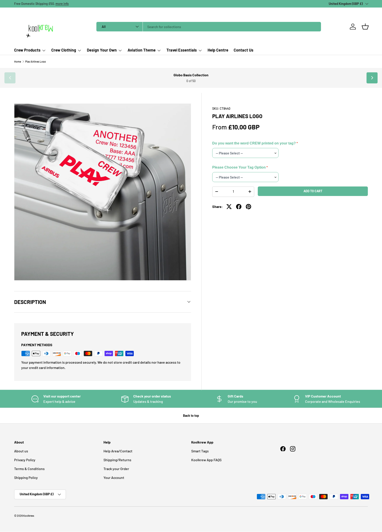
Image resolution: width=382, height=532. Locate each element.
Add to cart (313, 191)
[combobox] (208, 26)
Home (17, 61)
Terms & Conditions (29, 469)
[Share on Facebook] (239, 206)
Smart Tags (200, 451)
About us (21, 451)
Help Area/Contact (117, 451)
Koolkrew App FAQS (206, 460)
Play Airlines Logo (35, 61)
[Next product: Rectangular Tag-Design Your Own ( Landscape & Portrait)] (372, 77)
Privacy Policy (24, 460)
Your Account (113, 477)
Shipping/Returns (117, 460)
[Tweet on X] (229, 206)
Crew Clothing (63, 50)
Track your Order (116, 469)
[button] (365, 26)
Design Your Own (102, 50)
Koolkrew (28, 515)
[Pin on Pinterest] (248, 206)
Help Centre (218, 50)
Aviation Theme (142, 50)
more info (62, 4)
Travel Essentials (181, 50)
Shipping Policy (26, 477)
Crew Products (27, 50)
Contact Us (243, 50)
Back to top (191, 415)
